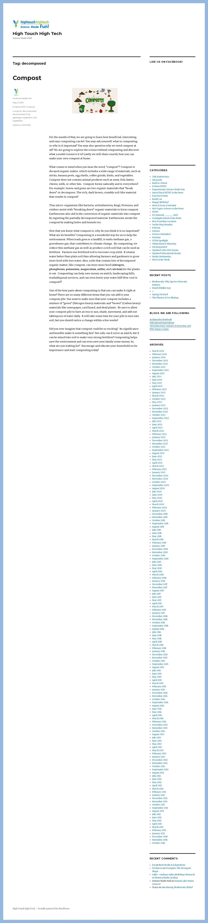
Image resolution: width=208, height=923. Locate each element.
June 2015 (157, 673)
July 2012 (156, 776)
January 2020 (159, 510)
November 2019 (159, 517)
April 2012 (157, 785)
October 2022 (159, 415)
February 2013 (159, 753)
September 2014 (160, 702)
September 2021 (160, 450)
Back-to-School (159, 183)
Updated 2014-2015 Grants (165, 250)
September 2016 (160, 626)
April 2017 (157, 603)
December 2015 (159, 654)
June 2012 (157, 779)
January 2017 (158, 613)
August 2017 (158, 590)
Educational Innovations (162, 322)
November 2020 (160, 479)
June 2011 (156, 817)
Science (31, 107)
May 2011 (156, 820)
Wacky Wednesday (161, 256)
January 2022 (159, 437)
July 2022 (156, 421)
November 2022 (160, 411)
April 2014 (157, 715)
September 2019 (160, 523)
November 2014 (159, 696)
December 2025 (160, 360)
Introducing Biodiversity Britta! (177, 887)
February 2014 (159, 721)
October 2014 (158, 699)
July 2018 (156, 562)
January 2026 (159, 357)
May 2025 (157, 383)
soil (35, 117)
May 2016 (156, 638)
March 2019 (157, 539)
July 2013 (156, 737)
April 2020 (157, 501)
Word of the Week (161, 259)
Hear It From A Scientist (164, 205)
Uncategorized (159, 247)
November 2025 (160, 364)
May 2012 (157, 782)
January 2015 (158, 689)
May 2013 (157, 744)
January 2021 (158, 472)
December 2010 (160, 836)
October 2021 (158, 447)
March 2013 (158, 750)
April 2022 (157, 427)
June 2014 (157, 709)
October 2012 (158, 766)
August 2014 (158, 705)
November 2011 (159, 801)
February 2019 (159, 542)
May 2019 (156, 536)
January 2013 (158, 756)
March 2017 (157, 606)
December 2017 (159, 584)
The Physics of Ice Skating (165, 297)
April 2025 (157, 386)
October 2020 (159, 482)
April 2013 (157, 747)
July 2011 (156, 814)
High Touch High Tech (37, 33)
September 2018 (160, 558)
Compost (27, 78)
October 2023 (159, 399)
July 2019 (156, 530)
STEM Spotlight (160, 240)
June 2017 (156, 597)
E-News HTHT (19, 107)
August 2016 (158, 629)
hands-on (157, 199)
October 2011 (158, 804)
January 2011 (158, 833)
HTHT (155, 212)
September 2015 (160, 664)
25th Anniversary (160, 176)
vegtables (18, 120)
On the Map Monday (162, 224)
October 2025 (158, 367)
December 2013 (160, 725)
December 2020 (160, 475)
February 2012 (159, 792)
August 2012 (158, 772)
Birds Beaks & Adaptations (172, 865)
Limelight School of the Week (166, 218)
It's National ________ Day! (165, 215)
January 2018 (158, 581)
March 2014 (158, 718)
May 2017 (156, 600)
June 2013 (157, 741)
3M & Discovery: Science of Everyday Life (170, 326)
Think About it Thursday (164, 244)
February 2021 (159, 469)
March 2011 (157, 827)
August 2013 (158, 734)
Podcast (156, 228)
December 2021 (160, 440)
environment (19, 114)
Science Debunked (161, 234)
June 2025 (157, 380)
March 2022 (158, 431)
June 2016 (157, 635)
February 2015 (159, 686)
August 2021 (158, 453)
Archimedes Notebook (161, 319)
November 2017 (159, 587)
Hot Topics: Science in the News (168, 208)
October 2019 (158, 520)
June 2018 (157, 565)
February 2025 (159, 389)
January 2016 (158, 651)
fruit (28, 114)
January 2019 (158, 546)
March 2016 (157, 645)
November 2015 (159, 657)
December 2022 (160, 408)
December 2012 (160, 760)
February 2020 (159, 507)
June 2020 (157, 495)
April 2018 (157, 571)
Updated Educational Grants (166, 253)
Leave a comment (22, 125)
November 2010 (159, 840)
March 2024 (158, 395)
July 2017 (156, 594)
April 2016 (157, 641)
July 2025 (156, 376)
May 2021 (157, 459)
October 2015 (158, 661)
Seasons (156, 237)
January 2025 (158, 392)
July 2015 (156, 670)
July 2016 (156, 632)
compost (17, 111)
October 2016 (158, 622)
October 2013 (158, 731)
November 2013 (159, 728)
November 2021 (160, 443)
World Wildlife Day (161, 288)
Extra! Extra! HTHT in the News (167, 192)
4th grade (157, 180)
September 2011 (160, 808)
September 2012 (160, 769)
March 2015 (157, 683)
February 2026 (159, 354)
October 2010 (158, 843)
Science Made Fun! (22, 98)
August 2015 (158, 667)
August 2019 (158, 526)
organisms (27, 117)
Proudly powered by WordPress (53, 908)
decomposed (29, 111)
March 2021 (158, 466)
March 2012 (158, 788)
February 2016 (159, 648)
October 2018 (158, 555)
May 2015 (156, 677)
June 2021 (157, 456)
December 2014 (160, 693)
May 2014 (157, 712)
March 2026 (158, 351)
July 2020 (157, 491)
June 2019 (157, 533)
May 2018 (157, 568)
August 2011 (158, 811)
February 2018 (159, 578)
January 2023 (159, 405)
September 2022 (160, 418)
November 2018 (159, 552)
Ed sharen (157, 868)
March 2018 (158, 574)
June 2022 (157, 424)
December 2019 (159, 514)
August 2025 (158, 373)
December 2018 (160, 549)
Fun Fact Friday (160, 196)
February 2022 (159, 434)
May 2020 (157, 498)
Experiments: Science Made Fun (168, 189)
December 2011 (159, 798)
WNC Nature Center (159, 329)
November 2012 (159, 763)
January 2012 (158, 795)
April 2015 (157, 680)
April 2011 (157, 824)
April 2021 (157, 463)
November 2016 (159, 619)
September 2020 (160, 485)
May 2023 (157, 402)
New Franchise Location (164, 221)
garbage (17, 117)
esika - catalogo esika (163, 874)
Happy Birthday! (160, 202)
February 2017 (159, 610)
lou (153, 865)
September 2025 (160, 370)
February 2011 (159, 830)
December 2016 (159, 616)
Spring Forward (160, 294)
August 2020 (158, 488)
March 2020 (158, 504)
